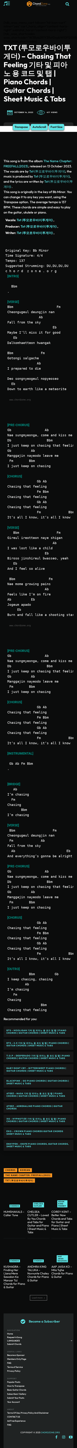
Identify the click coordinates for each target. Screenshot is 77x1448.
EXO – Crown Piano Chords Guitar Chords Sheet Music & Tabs (34, 1132)
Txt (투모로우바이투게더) (47, 171)
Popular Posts (13, 1382)
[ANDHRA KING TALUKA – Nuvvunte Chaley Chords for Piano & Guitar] (38, 1251)
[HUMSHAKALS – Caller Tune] (15, 1196)
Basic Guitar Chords (16, 1389)
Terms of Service (15, 1367)
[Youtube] (70, 1437)
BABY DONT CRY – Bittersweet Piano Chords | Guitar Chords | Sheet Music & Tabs (36, 1069)
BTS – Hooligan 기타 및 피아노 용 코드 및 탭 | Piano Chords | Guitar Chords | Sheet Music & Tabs (36, 1031)
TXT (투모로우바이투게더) (19, 1180)
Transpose (21, 127)
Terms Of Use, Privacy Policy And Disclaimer (28, 1412)
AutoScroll (39, 127)
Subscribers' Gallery (16, 1394)
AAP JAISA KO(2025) (62, 1258)
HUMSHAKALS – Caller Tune (14, 1213)
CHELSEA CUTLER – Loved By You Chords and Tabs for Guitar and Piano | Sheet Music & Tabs (38, 1222)
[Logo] (38, 4)
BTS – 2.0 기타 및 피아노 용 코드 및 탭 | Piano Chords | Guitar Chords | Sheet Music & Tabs (37, 1044)
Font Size (56, 127)
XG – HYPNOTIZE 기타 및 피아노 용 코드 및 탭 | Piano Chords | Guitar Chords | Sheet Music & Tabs (36, 1120)
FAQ (9, 1363)
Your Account (13, 1402)
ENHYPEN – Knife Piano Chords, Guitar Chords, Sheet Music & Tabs (37, 1145)
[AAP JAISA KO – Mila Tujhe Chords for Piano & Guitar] (62, 1251)
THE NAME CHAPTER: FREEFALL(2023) (27, 1175)
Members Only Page (16, 1359)
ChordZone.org (50, 1432)
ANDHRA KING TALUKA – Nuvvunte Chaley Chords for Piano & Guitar (38, 1273)
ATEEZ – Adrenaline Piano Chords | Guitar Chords (34, 1107)
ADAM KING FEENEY (62, 1203)
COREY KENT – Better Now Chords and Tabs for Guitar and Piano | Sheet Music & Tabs (61, 1220)
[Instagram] (63, 1437)
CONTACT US (13, 1416)
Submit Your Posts (15, 1397)
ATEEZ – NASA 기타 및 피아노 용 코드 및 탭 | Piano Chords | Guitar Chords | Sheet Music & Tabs (35, 1094)
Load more (37, 1297)
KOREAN (25, 1170)
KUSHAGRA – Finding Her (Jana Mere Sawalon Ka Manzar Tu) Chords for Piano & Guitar (14, 1277)
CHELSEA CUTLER (38, 1205)
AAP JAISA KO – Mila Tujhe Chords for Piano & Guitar (62, 1272)
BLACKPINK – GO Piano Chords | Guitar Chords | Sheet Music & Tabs (37, 1082)
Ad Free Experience (16, 1420)
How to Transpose (15, 1386)
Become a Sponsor (16, 1355)
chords (10, 1170)
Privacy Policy (13, 1371)
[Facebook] (56, 1437)
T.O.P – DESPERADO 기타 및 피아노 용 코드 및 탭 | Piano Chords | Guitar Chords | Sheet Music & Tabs (38, 1056)
